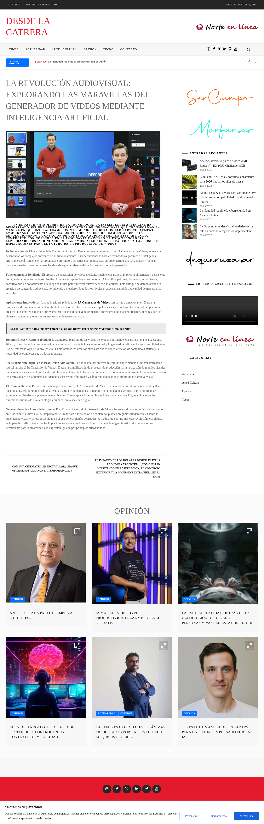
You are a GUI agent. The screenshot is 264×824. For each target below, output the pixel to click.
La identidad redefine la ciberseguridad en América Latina (82, 61)
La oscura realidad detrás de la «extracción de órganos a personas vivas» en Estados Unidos (217, 618)
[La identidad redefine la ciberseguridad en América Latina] (189, 216)
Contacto (14, 4)
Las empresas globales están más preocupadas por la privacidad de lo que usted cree (131, 732)
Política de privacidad (41, 4)
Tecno (108, 49)
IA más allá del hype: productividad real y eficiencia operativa (129, 618)
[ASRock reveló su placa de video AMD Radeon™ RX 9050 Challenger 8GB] (189, 167)
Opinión (90, 49)
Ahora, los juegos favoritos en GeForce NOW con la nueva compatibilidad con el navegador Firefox (228, 197)
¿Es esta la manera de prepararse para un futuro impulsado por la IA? (216, 732)
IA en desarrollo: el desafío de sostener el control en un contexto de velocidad (42, 732)
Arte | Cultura (64, 49)
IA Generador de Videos (94, 302)
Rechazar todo (219, 816)
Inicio (14, 49)
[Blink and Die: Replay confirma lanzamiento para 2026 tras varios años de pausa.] (189, 182)
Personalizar (191, 816)
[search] (248, 49)
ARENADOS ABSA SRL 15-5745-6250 (224, 284)
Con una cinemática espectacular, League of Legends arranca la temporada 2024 (45, 468)
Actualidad (35, 49)
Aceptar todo (246, 816)
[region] (132, 812)
